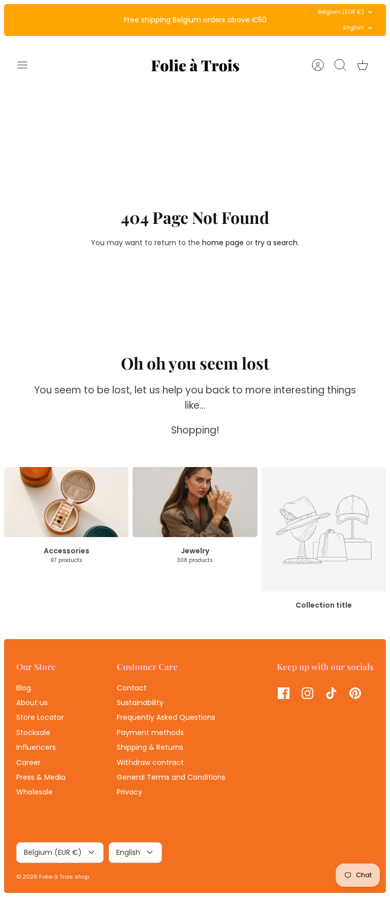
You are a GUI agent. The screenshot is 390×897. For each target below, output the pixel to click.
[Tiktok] (331, 693)
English (353, 27)
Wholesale (34, 792)
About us (32, 702)
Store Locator (40, 717)
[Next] (276, 19)
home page (223, 243)
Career (28, 762)
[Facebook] (284, 693)
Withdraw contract (150, 762)
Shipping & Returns (150, 747)
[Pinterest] (355, 693)
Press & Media (41, 777)
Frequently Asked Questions (166, 717)
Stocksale (33, 732)
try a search (276, 243)
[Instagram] (307, 693)
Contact (132, 688)
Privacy (129, 792)
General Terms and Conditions (171, 777)
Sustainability (140, 702)
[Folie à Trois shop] (195, 65)
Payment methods (150, 732)
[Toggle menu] (27, 65)
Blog (23, 688)
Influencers (36, 747)
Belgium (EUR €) (341, 12)
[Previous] (113, 19)
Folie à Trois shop (64, 877)
